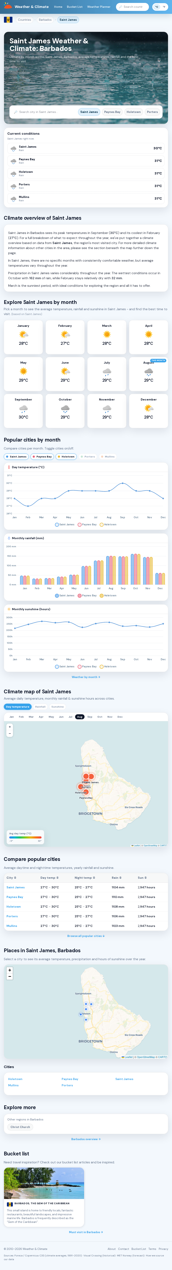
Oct (99, 716)
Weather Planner (99, 7)
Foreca (18, 1255)
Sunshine (57, 706)
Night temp (85, 878)
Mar (31, 716)
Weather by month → (86, 677)
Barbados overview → (86, 1139)
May (51, 716)
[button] (9, 726)
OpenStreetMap (150, 845)
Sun (142, 878)
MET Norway (124, 1255)
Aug (79, 716)
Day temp (49, 878)
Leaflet (136, 845)
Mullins (12, 926)
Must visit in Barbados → (86, 1232)
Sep (89, 716)
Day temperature (17, 706)
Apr (41, 716)
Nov (109, 716)
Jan (11, 716)
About (112, 1249)
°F (164, 7)
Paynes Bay (112, 112)
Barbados (45, 20)
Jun (61, 716)
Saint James (68, 20)
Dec (120, 716)
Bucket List (75, 7)
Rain (117, 878)
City (11, 878)
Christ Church (20, 1127)
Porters (152, 112)
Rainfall (40, 706)
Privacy (163, 1249)
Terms (152, 1249)
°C (156, 7)
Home (58, 7)
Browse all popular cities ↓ (86, 936)
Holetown (134, 112)
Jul (70, 716)
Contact (123, 1249)
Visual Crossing (92, 1255)
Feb (21, 716)
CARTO (163, 845)
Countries (24, 20)
